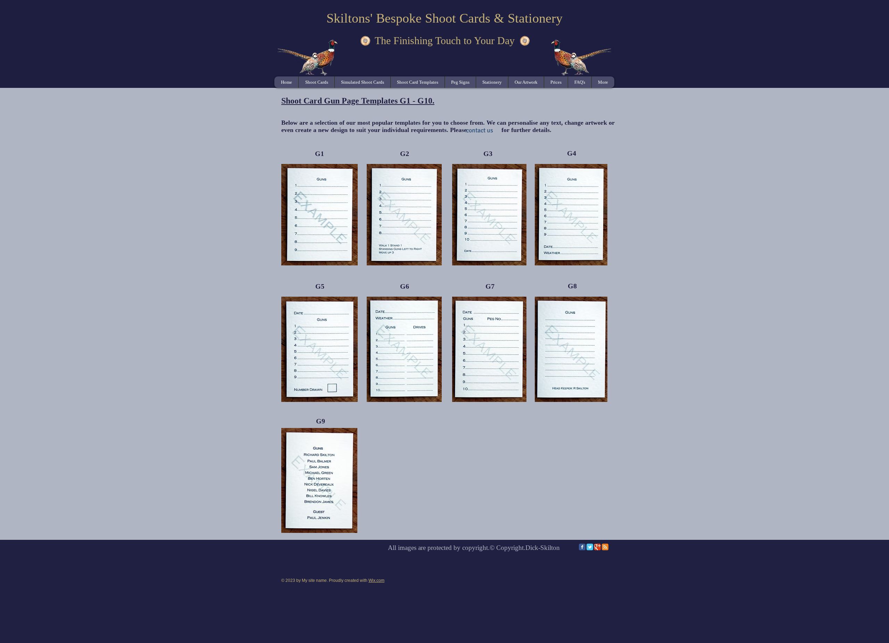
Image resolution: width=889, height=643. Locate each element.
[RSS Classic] (605, 547)
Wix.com (376, 580)
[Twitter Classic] (590, 547)
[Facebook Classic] (582, 547)
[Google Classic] (597, 547)
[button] (417, 82)
